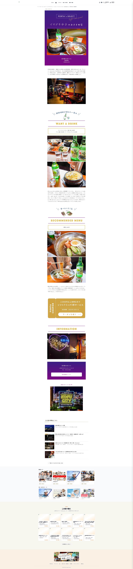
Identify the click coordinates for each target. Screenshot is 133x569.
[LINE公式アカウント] (101, 2)
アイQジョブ (63, 510)
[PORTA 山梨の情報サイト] (22, 2)
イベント (59, 2)
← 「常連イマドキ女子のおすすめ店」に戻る (55, 463)
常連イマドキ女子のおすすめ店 (58, 6)
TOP (38, 6)
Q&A (59, 563)
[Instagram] (99, 2)
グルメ (52, 2)
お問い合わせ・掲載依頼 (65, 563)
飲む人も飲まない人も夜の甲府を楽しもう (48, 6)
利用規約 (71, 563)
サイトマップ (56, 563)
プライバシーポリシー (76, 563)
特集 (56, 2)
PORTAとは (51, 563)
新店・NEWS (65, 2)
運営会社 (82, 563)
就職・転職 (71, 2)
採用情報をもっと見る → (66, 544)
